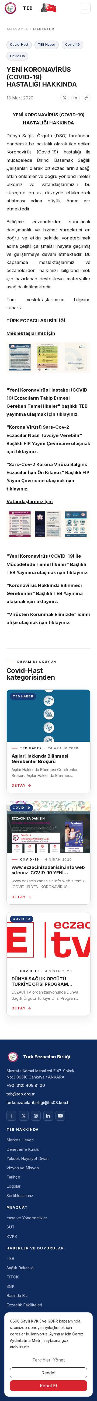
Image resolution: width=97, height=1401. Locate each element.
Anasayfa (17, 29)
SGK (10, 1286)
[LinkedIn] (48, 1116)
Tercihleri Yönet (48, 1360)
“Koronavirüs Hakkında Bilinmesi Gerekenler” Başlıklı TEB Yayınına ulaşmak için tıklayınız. (44, 593)
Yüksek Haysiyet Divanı (27, 1158)
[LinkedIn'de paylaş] (75, 98)
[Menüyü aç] (85, 8)
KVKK (11, 1236)
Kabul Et (48, 1385)
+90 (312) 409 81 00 (25, 1085)
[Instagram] (36, 1116)
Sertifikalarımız (19, 1195)
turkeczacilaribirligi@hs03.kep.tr (38, 1102)
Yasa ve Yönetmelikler (26, 1218)
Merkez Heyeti (20, 1140)
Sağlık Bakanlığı (20, 1268)
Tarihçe (13, 1177)
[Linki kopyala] (86, 98)
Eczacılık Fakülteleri (24, 1305)
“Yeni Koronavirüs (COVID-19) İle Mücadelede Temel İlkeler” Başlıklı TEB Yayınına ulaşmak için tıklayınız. (47, 564)
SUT (10, 1227)
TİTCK (12, 1277)
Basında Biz (17, 1295)
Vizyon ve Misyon (22, 1168)
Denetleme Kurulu (22, 1149)
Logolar (13, 1186)
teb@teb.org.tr (20, 1094)
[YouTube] (60, 1116)
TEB (10, 1258)
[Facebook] (11, 1116)
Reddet (48, 1372)
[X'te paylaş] (64, 98)
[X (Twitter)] (24, 1116)
